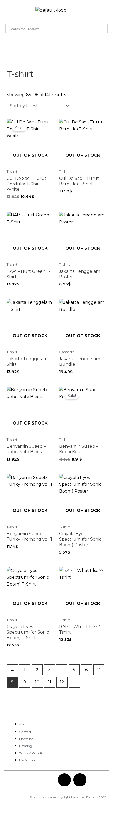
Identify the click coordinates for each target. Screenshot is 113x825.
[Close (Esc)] (76, 815)
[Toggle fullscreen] (32, 815)
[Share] (54, 815)
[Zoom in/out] (10, 815)
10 (37, 682)
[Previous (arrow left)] (10, 822)
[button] (9, 11)
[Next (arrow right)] (32, 822)
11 (49, 682)
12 (62, 682)
